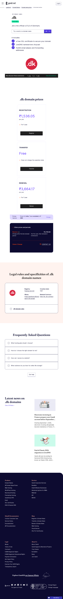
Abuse (6, 544)
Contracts (7, 549)
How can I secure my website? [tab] (20, 358)
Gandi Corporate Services (39, 483)
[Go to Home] (11, 3)
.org (29, 75)
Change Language (53, 587)
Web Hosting (8, 488)
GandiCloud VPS (9, 497)
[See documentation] (18, 232)
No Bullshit (34, 551)
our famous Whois (32, 575)
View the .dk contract (46, 296)
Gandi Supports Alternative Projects (42, 546)
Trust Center (35, 549)
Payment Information (10, 556)
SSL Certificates (9, 502)
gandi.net (8, 7)
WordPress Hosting (10, 490)
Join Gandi (34, 556)
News (33, 554)
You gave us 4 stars (16, 587)
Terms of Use (8, 546)
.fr (34, 75)
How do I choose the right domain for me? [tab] (24, 350)
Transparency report (10, 566)
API (32, 495)
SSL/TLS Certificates (37, 531)
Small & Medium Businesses (39, 488)
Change (48, 217)
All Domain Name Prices (11, 485)
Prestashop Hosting (10, 495)
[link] (12, 585)
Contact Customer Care (11, 518)
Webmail (34, 492)
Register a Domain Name (38, 518)
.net (38, 75)
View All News (9, 405)
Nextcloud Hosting (10, 492)
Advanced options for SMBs (39, 490)
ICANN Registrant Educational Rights (15, 554)
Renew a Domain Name (38, 523)
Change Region (52, 585)
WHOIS (33, 497)
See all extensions (51, 75)
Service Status (9, 521)
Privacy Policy (9, 561)
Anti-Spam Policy (9, 559)
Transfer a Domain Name (38, 521)
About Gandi (35, 544)
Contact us (46, 244)
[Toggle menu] (2, 3)
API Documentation (10, 526)
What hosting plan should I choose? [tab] (22, 343)
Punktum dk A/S (29, 291)
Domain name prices (27, 7)
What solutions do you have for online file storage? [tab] (26, 365)
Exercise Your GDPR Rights (12, 564)
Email (6, 500)
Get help (31, 374)
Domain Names (16, 7)
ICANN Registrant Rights (11, 551)
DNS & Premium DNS (10, 505)
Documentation (9, 523)
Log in (58, 3)
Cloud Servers (35, 528)
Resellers (34, 485)
